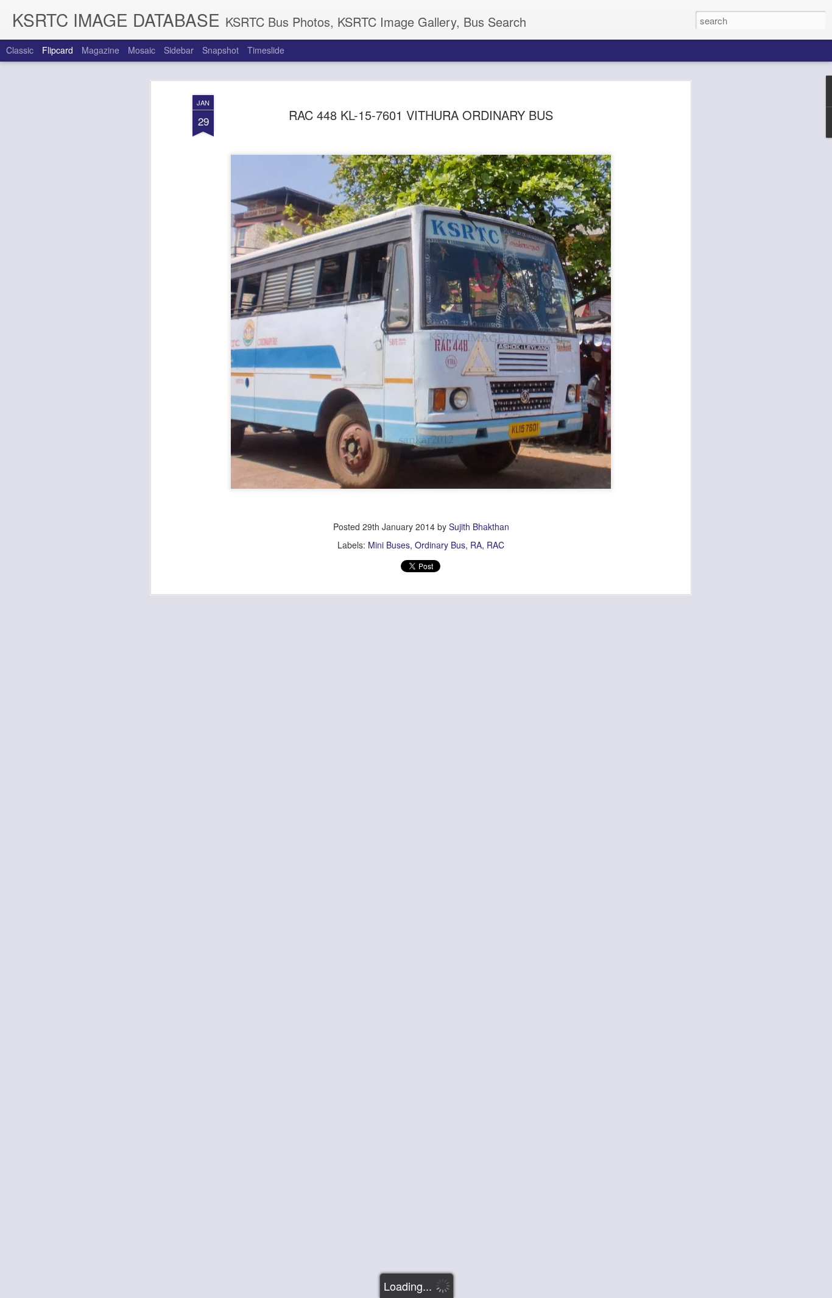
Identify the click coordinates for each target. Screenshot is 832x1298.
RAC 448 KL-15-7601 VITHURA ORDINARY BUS (421, 115)
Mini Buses (389, 545)
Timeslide (265, 50)
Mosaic (141, 50)
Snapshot (220, 50)
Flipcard (57, 50)
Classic (19, 50)
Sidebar (179, 50)
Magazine (100, 50)
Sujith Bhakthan (479, 526)
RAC (495, 545)
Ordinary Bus (440, 545)
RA (476, 545)
